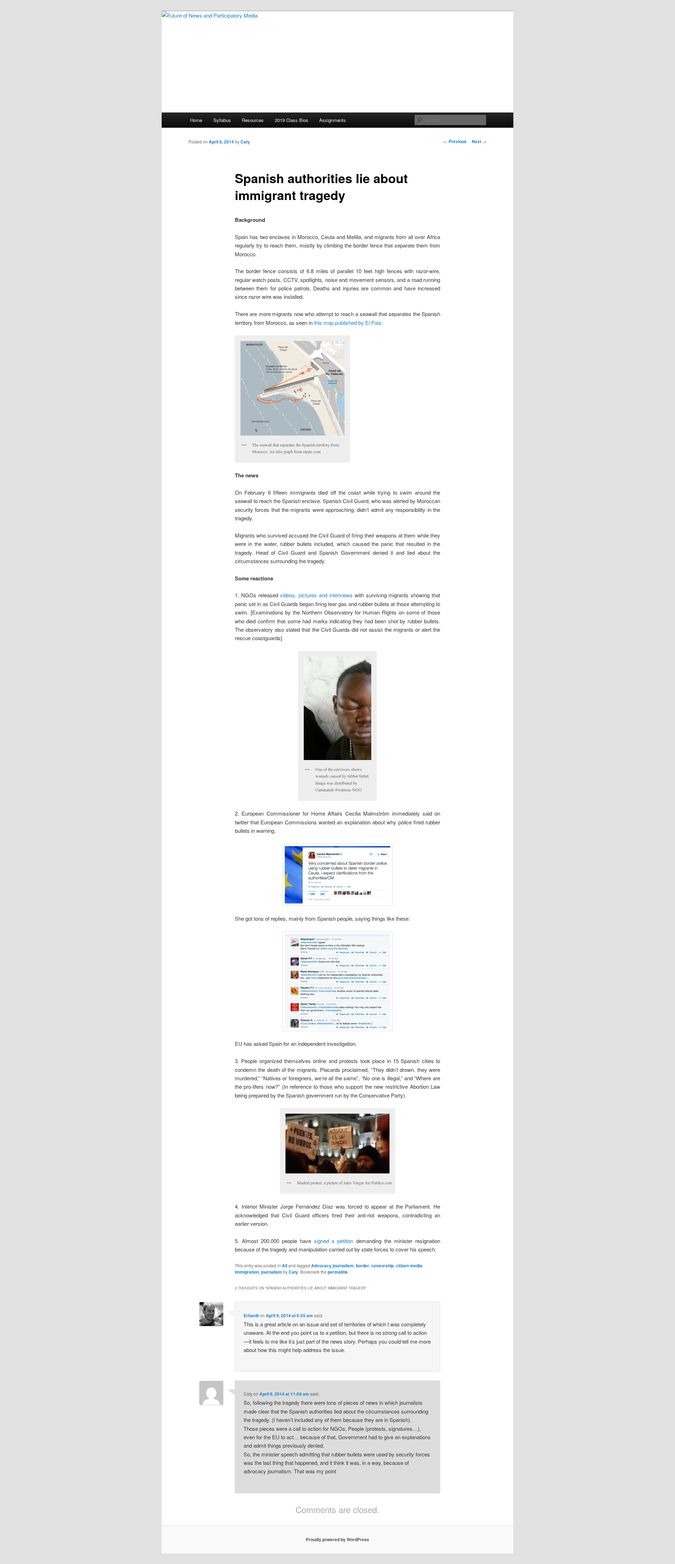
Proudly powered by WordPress (337, 1539)
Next (479, 141)
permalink (338, 1272)
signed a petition (334, 1240)
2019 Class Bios (291, 120)
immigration (247, 1272)
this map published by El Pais (347, 322)
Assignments (332, 120)
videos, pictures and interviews (316, 595)
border (362, 1265)
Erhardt (251, 1315)
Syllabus (222, 120)
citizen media (409, 1265)
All (284, 1265)
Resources (253, 120)
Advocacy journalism (332, 1265)
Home (196, 120)
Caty (245, 142)
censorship (382, 1265)
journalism (271, 1272)
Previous (455, 141)
